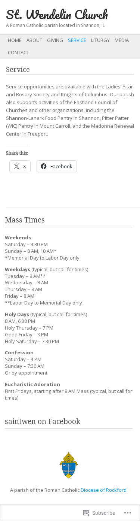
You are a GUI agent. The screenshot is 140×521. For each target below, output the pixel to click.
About (34, 40)
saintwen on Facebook (42, 421)
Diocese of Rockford (104, 490)
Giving (55, 40)
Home (15, 40)
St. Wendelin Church (57, 14)
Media (122, 40)
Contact (18, 52)
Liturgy (100, 40)
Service (77, 40)
